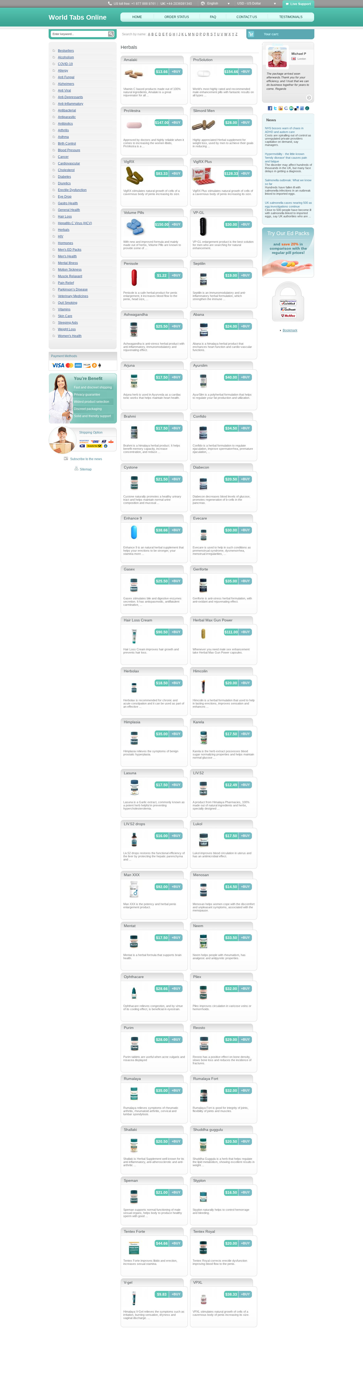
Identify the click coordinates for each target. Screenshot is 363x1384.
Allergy (63, 70)
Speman (131, 1180)
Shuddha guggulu (208, 1129)
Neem (198, 926)
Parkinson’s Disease (73, 289)
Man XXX (132, 875)
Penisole (131, 263)
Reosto (199, 1028)
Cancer (63, 157)
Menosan (201, 875)
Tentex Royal (204, 1231)
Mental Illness (68, 263)
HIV (60, 236)
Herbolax (131, 671)
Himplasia (132, 722)
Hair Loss (65, 216)
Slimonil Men (204, 111)
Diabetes (64, 177)
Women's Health (70, 336)
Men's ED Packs (69, 250)
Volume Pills (134, 212)
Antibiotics (65, 124)
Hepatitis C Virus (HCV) (75, 223)
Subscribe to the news (85, 459)
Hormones (65, 243)
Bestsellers (66, 51)
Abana (198, 314)
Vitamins (64, 309)
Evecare (200, 518)
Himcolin (200, 671)
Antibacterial (67, 110)
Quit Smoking (67, 303)
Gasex (129, 569)
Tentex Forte (134, 1231)
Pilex (197, 977)
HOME (137, 17)
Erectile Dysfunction (72, 190)
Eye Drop (64, 196)
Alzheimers (66, 84)
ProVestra (132, 111)
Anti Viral (64, 90)
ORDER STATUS (176, 17)
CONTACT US (247, 17)
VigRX (129, 161)
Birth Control (67, 143)
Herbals (63, 230)
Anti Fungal (66, 77)
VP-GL (198, 212)
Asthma (63, 137)
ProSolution (203, 60)
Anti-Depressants (70, 97)
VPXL (197, 1282)
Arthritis (63, 130)
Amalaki (130, 60)
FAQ (213, 17)
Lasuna (130, 773)
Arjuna (129, 365)
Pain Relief (66, 283)
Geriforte (200, 569)
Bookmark (290, 330)
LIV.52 (198, 773)
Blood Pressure (69, 150)
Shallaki (130, 1129)
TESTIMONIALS (290, 17)
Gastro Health (68, 203)
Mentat (130, 926)
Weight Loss (67, 329)
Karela (198, 722)
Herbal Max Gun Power (213, 620)
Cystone (131, 467)
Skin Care (65, 316)
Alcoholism (66, 57)
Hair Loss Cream (138, 620)
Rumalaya (132, 1078)
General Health (69, 210)
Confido (199, 416)
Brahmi (130, 416)
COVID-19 (65, 64)
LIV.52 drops (134, 824)
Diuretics (64, 183)
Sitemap (86, 469)
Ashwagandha (136, 314)
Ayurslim (200, 365)
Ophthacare (134, 977)
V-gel (128, 1282)
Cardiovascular (69, 163)
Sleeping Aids (68, 323)
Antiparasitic (67, 117)
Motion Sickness (70, 269)
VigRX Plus (202, 161)
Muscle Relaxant (70, 276)
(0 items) (277, 44)
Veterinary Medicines (73, 296)
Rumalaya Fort (205, 1078)
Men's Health (67, 256)
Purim (129, 1028)
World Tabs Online (78, 17)
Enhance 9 (133, 518)
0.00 (258, 44)
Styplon (199, 1180)
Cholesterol (66, 170)
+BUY (176, 71)
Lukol (197, 824)
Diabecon (201, 467)
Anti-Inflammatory (70, 104)
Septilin (199, 263)
